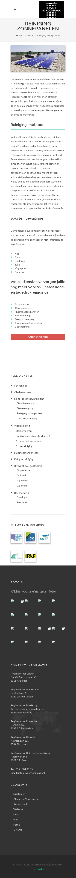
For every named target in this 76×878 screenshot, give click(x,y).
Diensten (29, 35)
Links (16, 814)
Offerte (17, 829)
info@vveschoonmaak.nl (31, 772)
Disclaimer (19, 793)
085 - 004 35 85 (24, 769)
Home (19, 35)
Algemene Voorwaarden (26, 798)
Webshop (18, 809)
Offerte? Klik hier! (38, 336)
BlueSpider (38, 868)
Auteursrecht (21, 804)
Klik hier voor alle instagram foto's (34, 591)
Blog (15, 819)
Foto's (16, 824)
